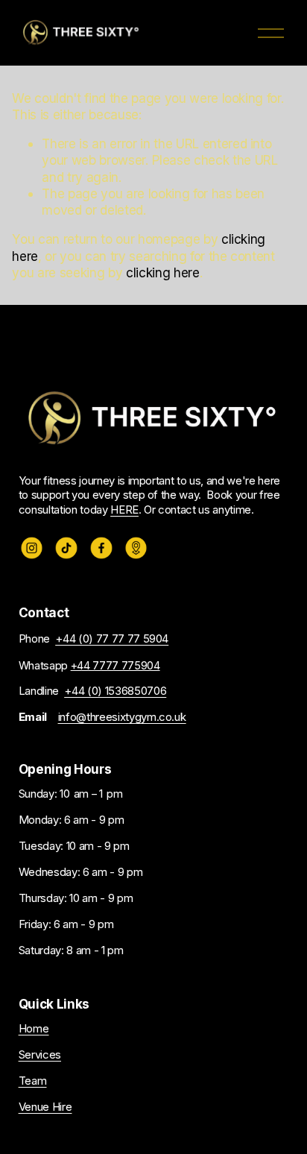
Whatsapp (89, 665)
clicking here (163, 272)
